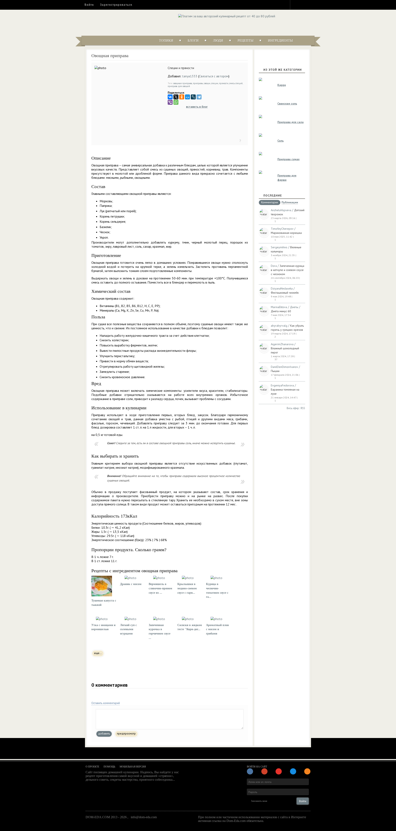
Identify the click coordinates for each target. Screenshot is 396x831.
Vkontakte (311, 4)
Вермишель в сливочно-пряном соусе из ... (160, 588)
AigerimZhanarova (282, 344)
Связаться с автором (214, 76)
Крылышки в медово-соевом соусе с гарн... (187, 588)
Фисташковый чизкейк (285, 292)
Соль (280, 140)
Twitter (303, 4)
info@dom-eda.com (144, 817)
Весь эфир (293, 408)
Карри (281, 85)
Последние (272, 195)
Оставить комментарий (105, 703)
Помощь (109, 766)
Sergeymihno (279, 247)
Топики (166, 40)
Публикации (290, 202)
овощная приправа (182, 83)
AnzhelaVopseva (281, 210)
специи (214, 83)
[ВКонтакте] (170, 96)
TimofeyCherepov (282, 229)
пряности (223, 83)
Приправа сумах (288, 159)
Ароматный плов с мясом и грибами (217, 629)
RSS (303, 408)
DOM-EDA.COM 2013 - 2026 (106, 817)
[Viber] (170, 102)
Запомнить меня (259, 801)
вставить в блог (197, 106)
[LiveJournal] (193, 96)
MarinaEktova (279, 307)
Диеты (294, 307)
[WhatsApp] (175, 102)
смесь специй (236, 83)
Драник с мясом (130, 584)
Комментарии (269, 202)
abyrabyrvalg (279, 325)
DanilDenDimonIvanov (284, 367)
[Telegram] (199, 96)
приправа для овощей (179, 86)
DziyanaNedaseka (282, 288)
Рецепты (245, 40)
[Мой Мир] (187, 96)
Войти (89, 4)
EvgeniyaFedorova (282, 385)
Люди (218, 40)
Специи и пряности (181, 68)
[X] (175, 96)
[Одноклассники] (181, 96)
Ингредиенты (280, 40)
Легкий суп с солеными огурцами (128, 629)
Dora (274, 266)
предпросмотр (126, 733)
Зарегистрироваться (116, 4)
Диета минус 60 (281, 311)
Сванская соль (287, 103)
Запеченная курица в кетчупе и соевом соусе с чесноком (287, 270)
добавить (104, 733)
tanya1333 (189, 76)
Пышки (275, 371)
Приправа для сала (290, 122)
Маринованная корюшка (286, 233)
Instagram (296, 4)
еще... (98, 653)
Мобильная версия (133, 766)
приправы (198, 83)
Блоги (193, 40)
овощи (207, 83)
